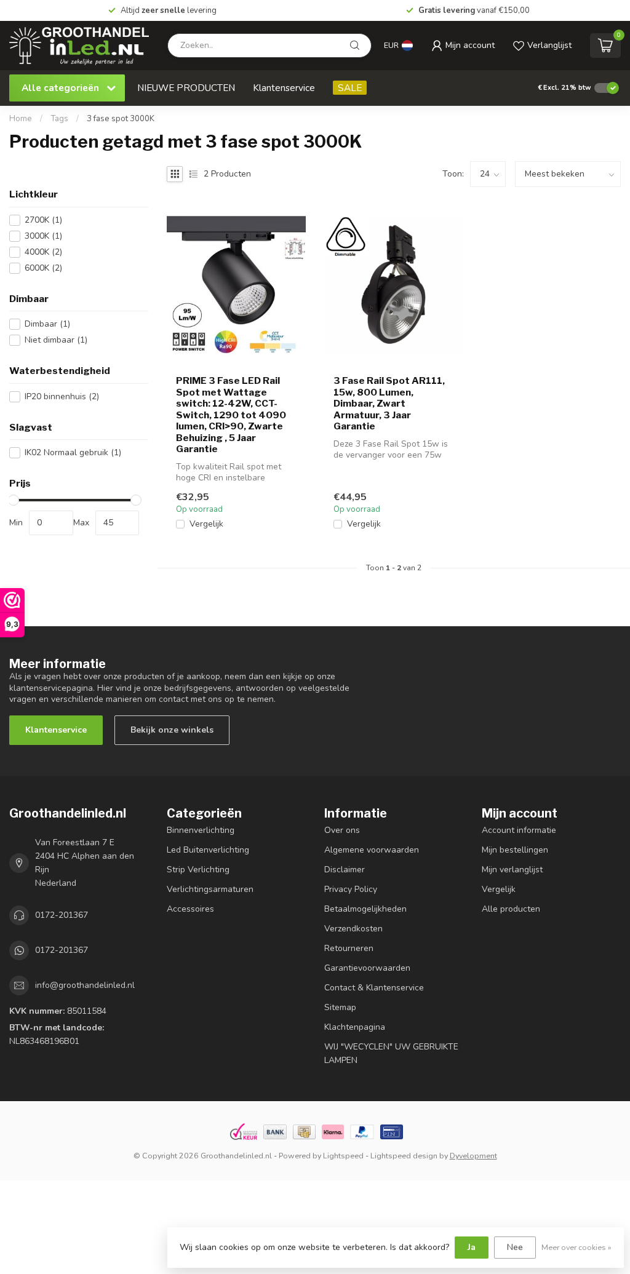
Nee (515, 1247)
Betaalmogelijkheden (365, 909)
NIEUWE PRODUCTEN (186, 87)
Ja (472, 1247)
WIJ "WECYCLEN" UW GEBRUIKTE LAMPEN (391, 1053)
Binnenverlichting (200, 830)
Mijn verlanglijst (512, 869)
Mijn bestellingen (515, 850)
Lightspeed (343, 1155)
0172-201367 (61, 915)
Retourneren (348, 948)
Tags (59, 118)
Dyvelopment (473, 1155)
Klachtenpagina (354, 1027)
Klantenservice (284, 87)
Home (20, 118)
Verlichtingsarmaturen (210, 889)
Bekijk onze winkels (171, 730)
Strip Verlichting (198, 869)
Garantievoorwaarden (367, 968)
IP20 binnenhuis (62, 396)
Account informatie (519, 830)
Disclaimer (344, 869)
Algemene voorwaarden (371, 850)
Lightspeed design (403, 1155)
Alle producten (511, 909)
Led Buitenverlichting (208, 850)
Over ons (342, 830)
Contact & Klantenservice (374, 987)
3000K (43, 236)
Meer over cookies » (576, 1247)
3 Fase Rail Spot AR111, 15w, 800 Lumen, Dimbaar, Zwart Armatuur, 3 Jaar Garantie (389, 403)
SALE (350, 87)
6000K (43, 268)
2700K (43, 220)
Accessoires (190, 909)
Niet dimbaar (56, 339)
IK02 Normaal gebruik (73, 452)
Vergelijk (206, 523)
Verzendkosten (353, 928)
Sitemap (340, 1007)
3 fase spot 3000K (120, 118)
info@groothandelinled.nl (85, 985)
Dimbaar (47, 323)
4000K (43, 252)
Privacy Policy (350, 889)
